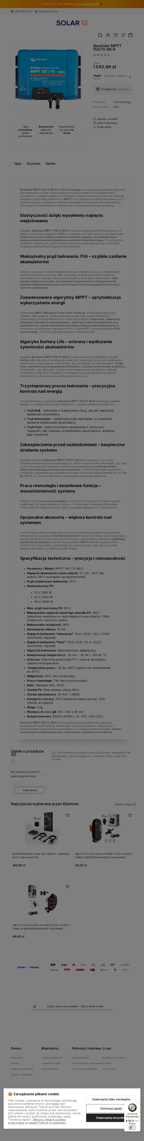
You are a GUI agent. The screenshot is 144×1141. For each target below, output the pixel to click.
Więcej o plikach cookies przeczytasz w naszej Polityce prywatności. (37, 1121)
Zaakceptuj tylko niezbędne (111, 1099)
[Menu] (138, 1103)
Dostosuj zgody (111, 1108)
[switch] (132, 1128)
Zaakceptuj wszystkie (111, 1118)
